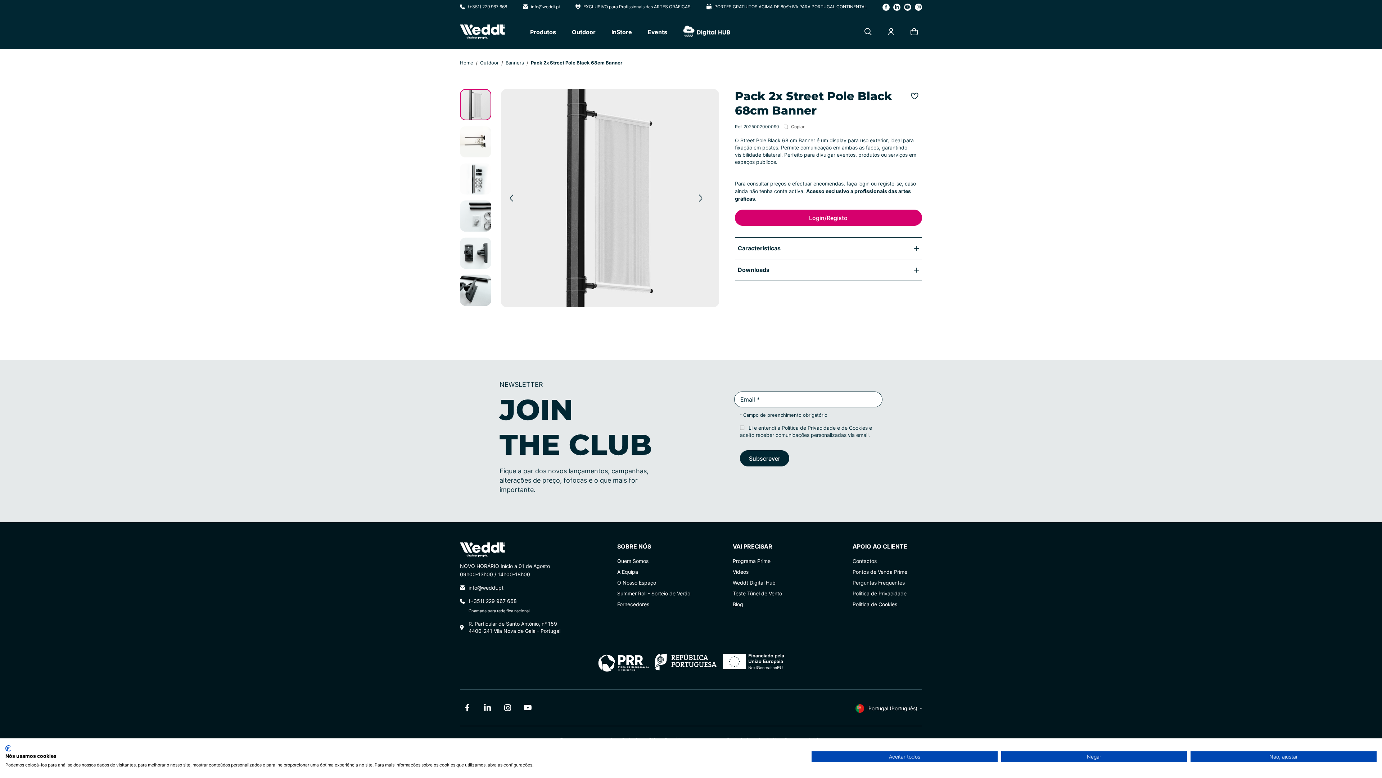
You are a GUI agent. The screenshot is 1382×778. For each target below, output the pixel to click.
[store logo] (482, 31)
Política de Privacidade (809, 427)
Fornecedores (633, 604)
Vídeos (741, 571)
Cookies (858, 427)
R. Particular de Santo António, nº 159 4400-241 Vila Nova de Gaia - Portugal (514, 627)
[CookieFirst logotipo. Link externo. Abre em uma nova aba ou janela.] (8, 748)
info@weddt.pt (545, 7)
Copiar (798, 126)
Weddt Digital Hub (754, 582)
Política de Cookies (875, 604)
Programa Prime (752, 561)
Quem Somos (633, 561)
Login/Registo (828, 218)
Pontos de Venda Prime (880, 571)
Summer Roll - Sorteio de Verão (653, 593)
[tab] (828, 248)
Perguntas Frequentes (879, 582)
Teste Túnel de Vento (757, 593)
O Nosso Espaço (636, 582)
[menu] (630, 31)
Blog (738, 604)
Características (759, 248)
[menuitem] (543, 32)
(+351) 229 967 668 (487, 7)
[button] (511, 198)
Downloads (753, 269)
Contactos (865, 561)
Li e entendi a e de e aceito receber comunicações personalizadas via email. (806, 431)
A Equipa (627, 571)
